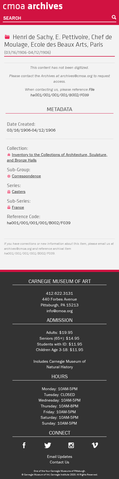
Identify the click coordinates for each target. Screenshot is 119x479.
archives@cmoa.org (76, 75)
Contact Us (59, 462)
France (18, 207)
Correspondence (26, 175)
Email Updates (59, 456)
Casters (18, 191)
